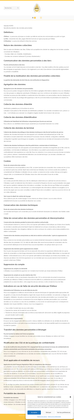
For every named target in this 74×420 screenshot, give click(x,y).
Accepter (34, 412)
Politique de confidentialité (54, 416)
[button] (70, 397)
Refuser (48, 412)
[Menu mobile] (41, 18)
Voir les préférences (63, 412)
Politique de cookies (42, 416)
